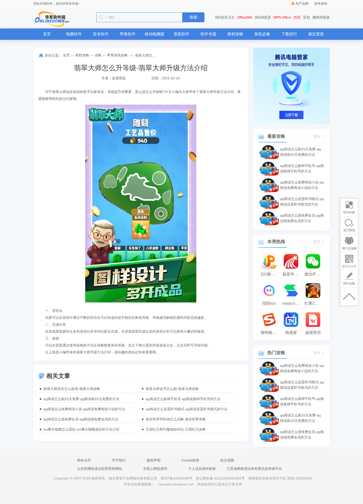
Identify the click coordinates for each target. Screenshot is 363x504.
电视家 (291, 332)
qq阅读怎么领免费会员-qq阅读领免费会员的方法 (80, 419)
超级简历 (313, 332)
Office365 (244, 17)
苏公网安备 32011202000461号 (221, 478)
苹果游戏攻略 (117, 55)
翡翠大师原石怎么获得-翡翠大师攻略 (71, 389)
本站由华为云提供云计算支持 (219, 484)
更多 (316, 136)
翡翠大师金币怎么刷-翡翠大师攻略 (172, 389)
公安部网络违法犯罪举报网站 (99, 468)
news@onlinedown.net (176, 484)
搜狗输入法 (270, 332)
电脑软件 (74, 34)
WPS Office (282, 17)
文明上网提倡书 (155, 468)
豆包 (306, 17)
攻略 (98, 55)
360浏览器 (263, 17)
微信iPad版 (314, 274)
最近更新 (316, 34)
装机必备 (262, 34)
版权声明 (154, 460)
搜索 (193, 17)
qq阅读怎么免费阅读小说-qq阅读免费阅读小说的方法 (84, 409)
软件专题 (208, 34)
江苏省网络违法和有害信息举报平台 (254, 468)
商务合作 (84, 460)
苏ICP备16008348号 (176, 478)
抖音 (297, 17)
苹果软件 (128, 34)
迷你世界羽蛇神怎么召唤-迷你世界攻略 (176, 419)
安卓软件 (101, 34)
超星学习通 (292, 274)
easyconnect (292, 303)
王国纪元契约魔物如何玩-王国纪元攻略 (176, 429)
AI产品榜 (302, 3)
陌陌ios (269, 303)
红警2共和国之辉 (314, 303)
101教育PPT (270, 274)
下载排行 (289, 34)
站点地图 (227, 460)
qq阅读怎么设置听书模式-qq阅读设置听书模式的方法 (186, 409)
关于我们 (119, 460)
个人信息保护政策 (202, 468)
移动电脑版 (154, 34)
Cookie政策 (190, 460)
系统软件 (181, 34)
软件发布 (320, 3)
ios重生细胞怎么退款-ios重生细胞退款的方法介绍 (81, 429)
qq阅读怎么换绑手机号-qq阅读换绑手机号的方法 (183, 399)
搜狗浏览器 (321, 17)
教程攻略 (235, 34)
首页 (47, 34)
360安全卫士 (225, 17)
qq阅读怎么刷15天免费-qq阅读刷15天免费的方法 (81, 399)
